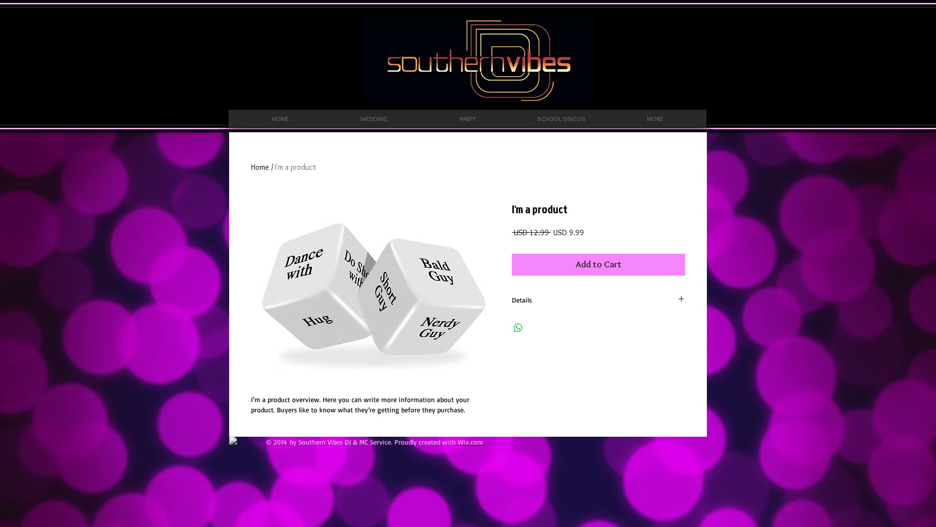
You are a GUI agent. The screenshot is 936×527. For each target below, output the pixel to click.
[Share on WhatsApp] (518, 328)
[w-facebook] (233, 441)
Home (260, 167)
